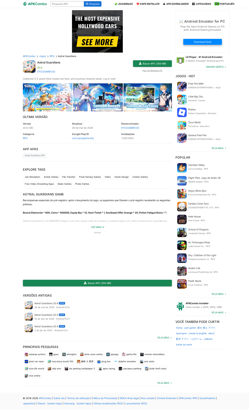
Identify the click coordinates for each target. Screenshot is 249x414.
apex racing (109, 368)
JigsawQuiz (29, 403)
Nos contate (148, 398)
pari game (190, 327)
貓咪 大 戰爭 (87, 361)
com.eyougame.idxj (83, 138)
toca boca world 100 (62, 361)
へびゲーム (196, 338)
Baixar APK (154, 63)
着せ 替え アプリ (206, 327)
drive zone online (93, 354)
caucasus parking (132, 368)
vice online (34, 375)
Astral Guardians (48, 62)
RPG (25, 138)
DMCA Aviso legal (129, 398)
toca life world (36, 368)
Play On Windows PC (152, 70)
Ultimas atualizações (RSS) (108, 403)
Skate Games (64, 183)
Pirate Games (82, 183)
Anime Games (51, 177)
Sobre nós (59, 398)
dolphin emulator (127, 361)
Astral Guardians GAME (43, 194)
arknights (71, 354)
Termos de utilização (78, 398)
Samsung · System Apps (77, 403)
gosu (56, 354)
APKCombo (29, 56)
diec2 (211, 333)
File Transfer (68, 177)
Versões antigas (37, 295)
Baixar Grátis (215, 66)
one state (149, 361)
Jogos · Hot (185, 76)
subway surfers (37, 354)
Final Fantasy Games (90, 177)
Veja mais (163, 337)
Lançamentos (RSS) (136, 403)
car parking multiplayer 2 (82, 368)
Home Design (122, 177)
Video (108, 177)
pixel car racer (36, 361)
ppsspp (114, 354)
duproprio (181, 333)
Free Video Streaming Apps (39, 183)
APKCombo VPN (188, 398)
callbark (208, 338)
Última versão (35, 117)
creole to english (198, 333)
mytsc (179, 327)
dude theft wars (157, 368)
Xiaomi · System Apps (50, 403)
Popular (182, 157)
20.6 (28, 127)
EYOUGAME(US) (46, 71)
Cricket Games (140, 177)
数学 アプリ (182, 338)
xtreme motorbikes (154, 354)
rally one (56, 368)
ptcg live (105, 361)
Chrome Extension (167, 398)
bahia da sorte (184, 344)
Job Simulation (32, 177)
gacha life (131, 354)
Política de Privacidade (104, 398)
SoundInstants (207, 398)
